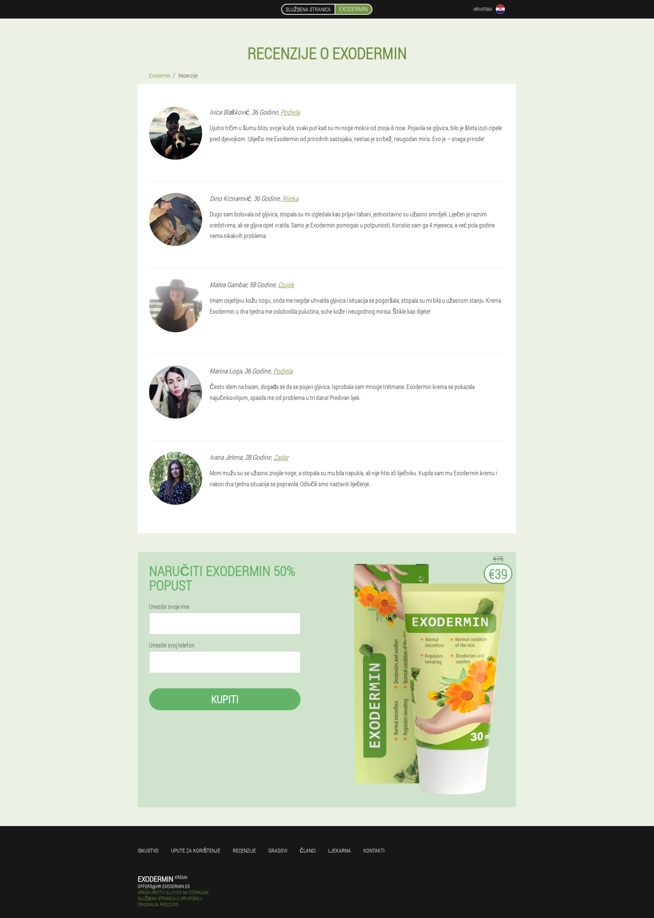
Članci (308, 850)
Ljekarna (339, 850)
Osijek (286, 284)
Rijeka (290, 198)
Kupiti (225, 699)
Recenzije (244, 850)
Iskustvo (148, 850)
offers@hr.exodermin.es (164, 886)
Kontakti (374, 850)
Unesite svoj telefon (172, 645)
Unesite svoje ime (169, 607)
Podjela (290, 112)
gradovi (277, 850)
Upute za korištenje (195, 850)
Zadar (281, 457)
